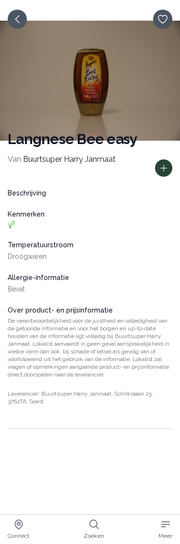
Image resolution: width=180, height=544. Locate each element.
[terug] (17, 19)
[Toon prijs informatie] (163, 168)
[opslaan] (162, 19)
